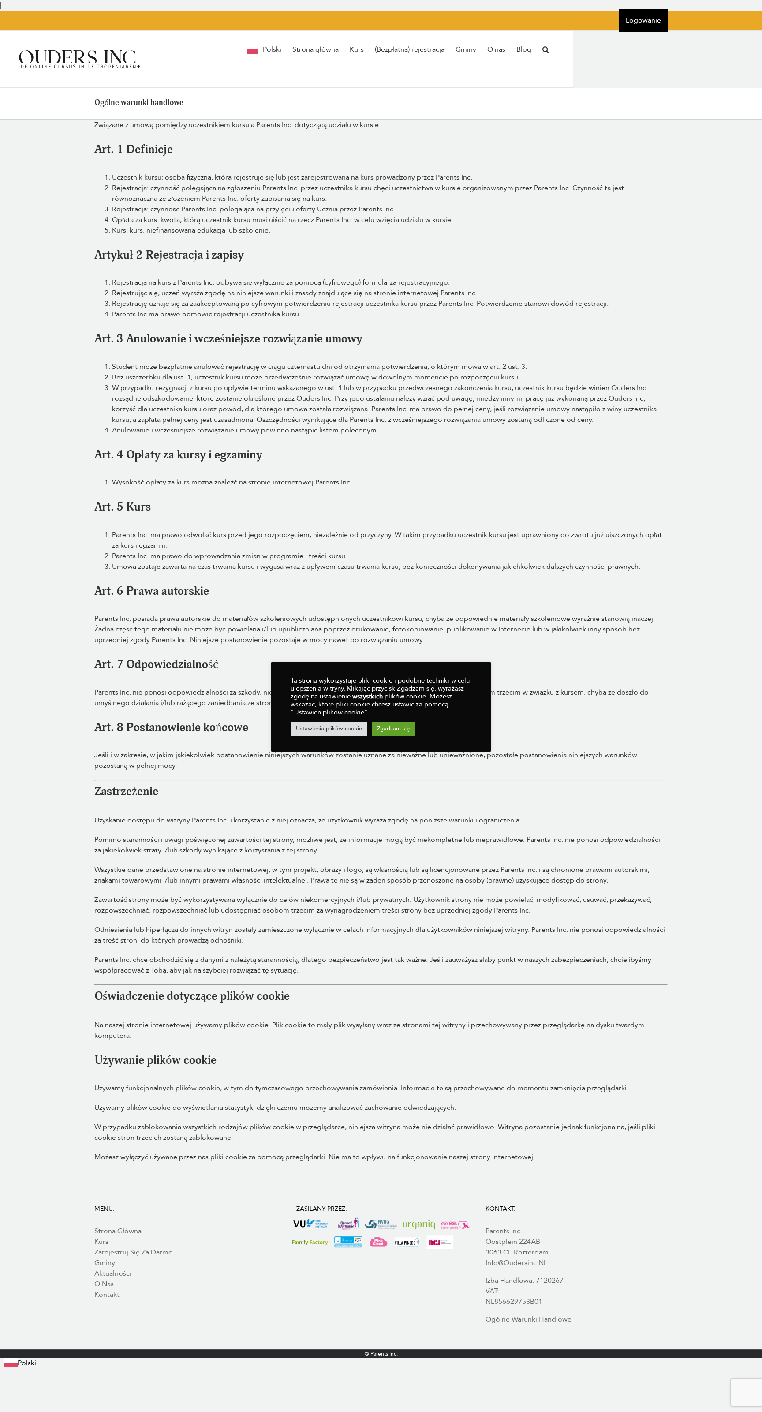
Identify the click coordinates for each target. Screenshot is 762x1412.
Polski (27, 1363)
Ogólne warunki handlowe (529, 1319)
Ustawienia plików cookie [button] (329, 728)
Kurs (101, 1242)
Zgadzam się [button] (393, 728)
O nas (104, 1284)
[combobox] (20, 1363)
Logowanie (643, 20)
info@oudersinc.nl (515, 1263)
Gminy (104, 1263)
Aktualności (112, 1273)
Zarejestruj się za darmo (133, 1252)
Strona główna (118, 1231)
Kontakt (107, 1294)
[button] (545, 49)
